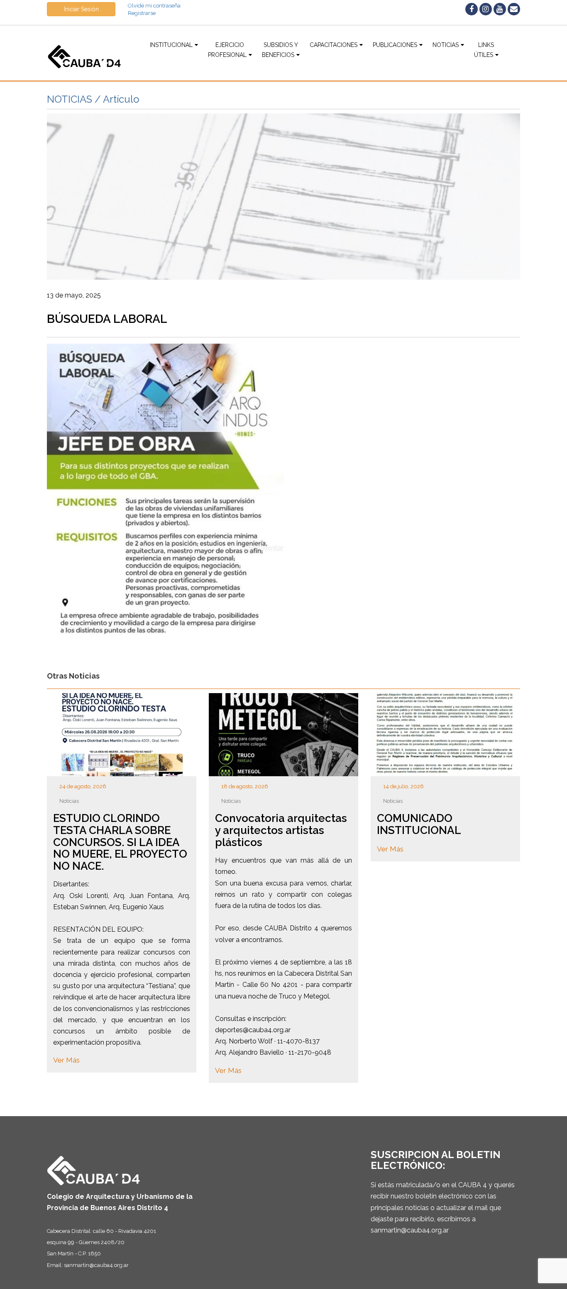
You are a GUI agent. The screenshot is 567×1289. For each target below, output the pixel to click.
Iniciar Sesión (81, 9)
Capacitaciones (333, 45)
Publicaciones (395, 45)
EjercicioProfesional (227, 50)
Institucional (171, 45)
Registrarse (142, 13)
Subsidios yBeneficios (280, 50)
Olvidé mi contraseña (154, 5)
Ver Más (66, 1060)
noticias (69, 801)
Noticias (446, 45)
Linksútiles (484, 50)
